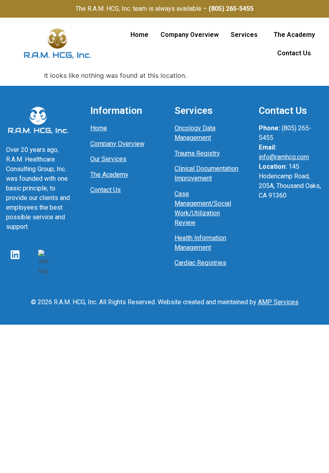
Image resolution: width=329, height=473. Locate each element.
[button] (246, 35)
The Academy (294, 34)
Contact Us (294, 53)
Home (139, 34)
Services (244, 34)
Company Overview (189, 34)
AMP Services (278, 302)
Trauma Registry (197, 153)
